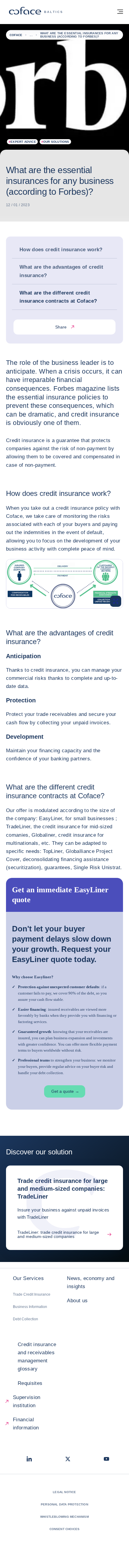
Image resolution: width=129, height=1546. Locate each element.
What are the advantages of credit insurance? (61, 271)
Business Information (30, 1307)
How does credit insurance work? (61, 249)
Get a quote (65, 1091)
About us (77, 1300)
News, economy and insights (90, 1282)
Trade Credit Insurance (31, 1294)
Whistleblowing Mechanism (64, 1516)
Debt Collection (25, 1319)
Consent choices (65, 1529)
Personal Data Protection (64, 1504)
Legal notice (64, 1492)
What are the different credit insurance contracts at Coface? (58, 297)
